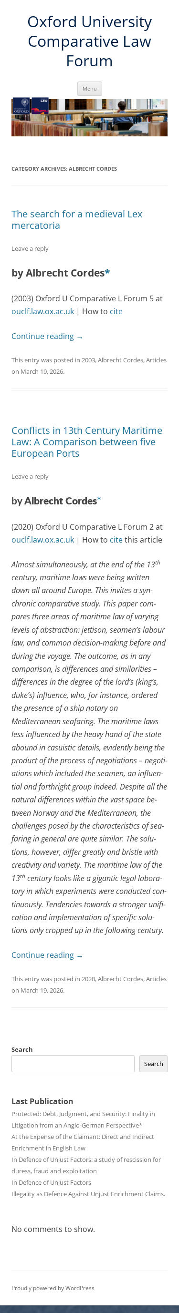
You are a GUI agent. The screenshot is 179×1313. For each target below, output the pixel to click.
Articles (156, 360)
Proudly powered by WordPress (53, 1288)
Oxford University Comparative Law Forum (89, 40)
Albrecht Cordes (120, 360)
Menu (90, 88)
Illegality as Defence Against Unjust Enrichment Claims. (88, 1194)
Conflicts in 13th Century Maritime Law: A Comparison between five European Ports (86, 442)
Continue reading (47, 336)
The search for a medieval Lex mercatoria (76, 219)
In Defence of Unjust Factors (51, 1182)
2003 (88, 360)
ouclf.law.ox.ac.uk (42, 311)
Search (22, 1049)
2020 (88, 978)
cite (116, 311)
